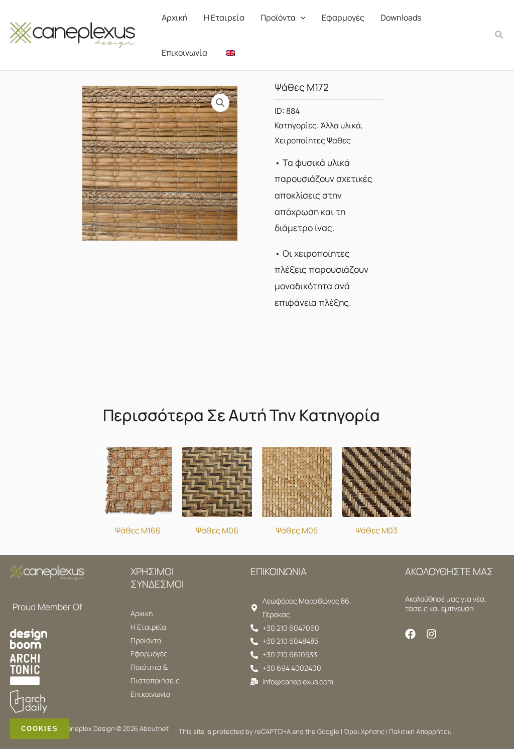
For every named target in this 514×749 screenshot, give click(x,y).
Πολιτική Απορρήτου (420, 731)
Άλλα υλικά (341, 125)
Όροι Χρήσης (364, 731)
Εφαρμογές (343, 17)
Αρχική (175, 17)
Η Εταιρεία (224, 17)
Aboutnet (154, 728)
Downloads (400, 17)
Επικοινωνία (184, 52)
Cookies (39, 728)
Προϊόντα (278, 17)
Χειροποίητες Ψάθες (313, 140)
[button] (301, 17)
